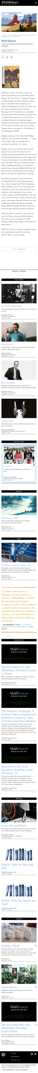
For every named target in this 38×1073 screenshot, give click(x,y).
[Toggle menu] (35, 3)
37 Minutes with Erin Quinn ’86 (15, 565)
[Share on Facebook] (2, 58)
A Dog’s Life (7, 421)
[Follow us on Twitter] (35, 1054)
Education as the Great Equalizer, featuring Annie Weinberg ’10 (17, 769)
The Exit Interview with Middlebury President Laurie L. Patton (18, 670)
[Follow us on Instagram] (32, 1055)
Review (17, 36)
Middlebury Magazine (10, 3)
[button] (4, 465)
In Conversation (8, 382)
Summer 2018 (6, 36)
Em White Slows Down (11, 306)
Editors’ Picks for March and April (18, 902)
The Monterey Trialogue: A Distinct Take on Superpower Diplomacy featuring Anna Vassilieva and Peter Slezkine (18, 715)
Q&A (19, 538)
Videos (19, 919)
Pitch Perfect (7, 344)
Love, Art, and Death (13, 825)
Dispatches (19, 441)
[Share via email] (11, 58)
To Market (8, 466)
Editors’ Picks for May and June (17, 866)
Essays (19, 491)
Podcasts (19, 640)
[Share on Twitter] (7, 58)
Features (19, 279)
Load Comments (19, 249)
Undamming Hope (9, 517)
